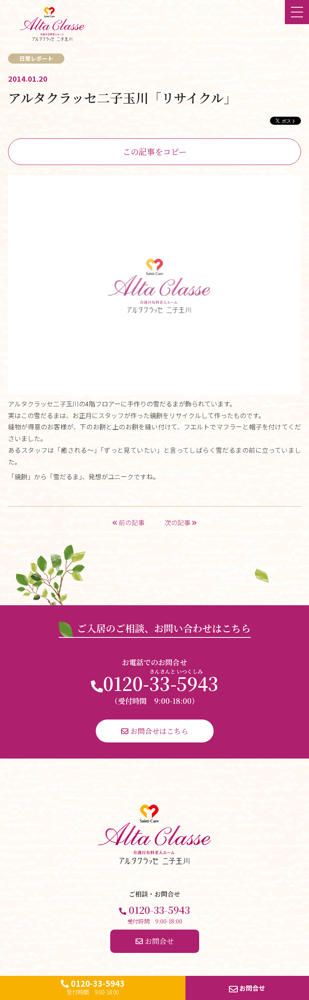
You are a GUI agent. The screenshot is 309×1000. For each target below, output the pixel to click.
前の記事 (130, 522)
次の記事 (178, 522)
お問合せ (251, 988)
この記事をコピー (155, 151)
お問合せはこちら (158, 731)
